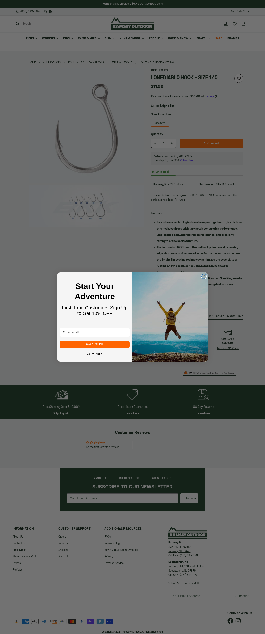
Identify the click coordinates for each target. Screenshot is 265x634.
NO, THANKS (95, 354)
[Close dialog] (204, 276)
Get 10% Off (94, 344)
